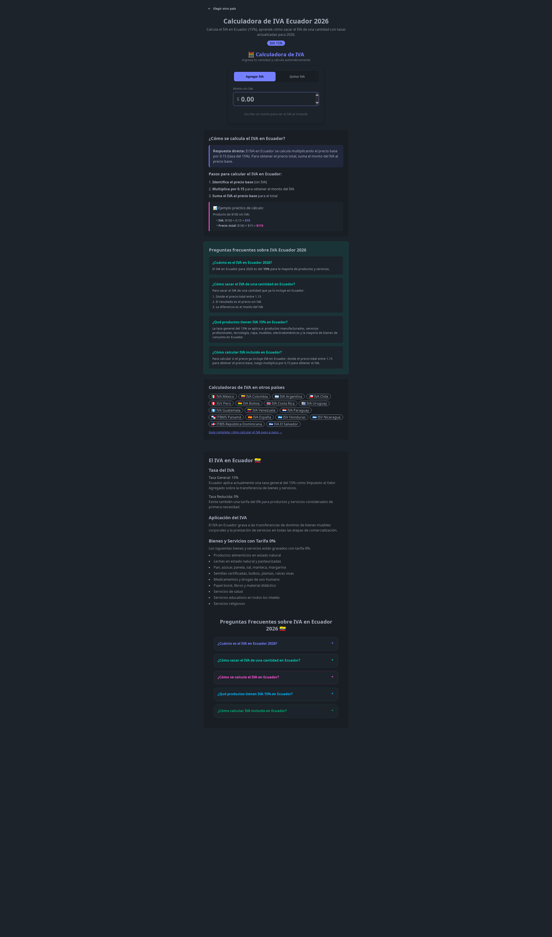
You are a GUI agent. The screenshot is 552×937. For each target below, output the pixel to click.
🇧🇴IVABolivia (249, 403)
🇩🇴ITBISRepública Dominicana (236, 424)
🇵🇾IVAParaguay (295, 410)
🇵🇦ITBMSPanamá (226, 417)
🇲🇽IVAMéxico (222, 396)
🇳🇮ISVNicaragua (326, 417)
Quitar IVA (297, 76)
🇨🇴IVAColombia (254, 396)
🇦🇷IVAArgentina (288, 396)
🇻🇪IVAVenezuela (261, 410)
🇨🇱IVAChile (318, 396)
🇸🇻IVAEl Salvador (283, 424)
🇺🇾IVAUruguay (314, 403)
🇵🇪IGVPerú (221, 403)
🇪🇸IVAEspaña (259, 417)
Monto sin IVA (243, 88)
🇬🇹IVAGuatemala (225, 410)
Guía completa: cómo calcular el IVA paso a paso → (245, 432)
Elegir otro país (224, 8)
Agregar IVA (255, 76)
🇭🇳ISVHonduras (292, 417)
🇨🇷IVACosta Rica (281, 403)
